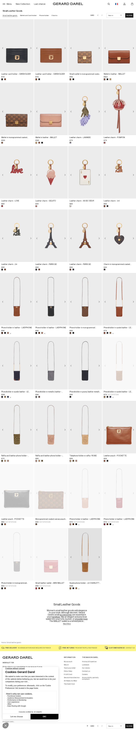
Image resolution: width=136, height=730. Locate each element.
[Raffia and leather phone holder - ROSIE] (17, 427)
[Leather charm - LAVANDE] (85, 109)
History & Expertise (89, 661)
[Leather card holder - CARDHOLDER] (17, 45)
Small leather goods (10, 15)
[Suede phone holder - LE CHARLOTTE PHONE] (85, 554)
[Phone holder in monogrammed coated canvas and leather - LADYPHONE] (85, 299)
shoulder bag (81, 619)
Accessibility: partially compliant (90, 678)
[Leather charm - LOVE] (17, 172)
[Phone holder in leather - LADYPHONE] (17, 299)
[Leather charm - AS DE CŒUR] (85, 172)
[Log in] (124, 4)
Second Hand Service (72, 677)
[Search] (109, 4)
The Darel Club (69, 684)
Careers (85, 674)
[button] (129, 15)
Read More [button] (67, 624)
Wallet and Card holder (28, 15)
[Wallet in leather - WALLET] (119, 45)
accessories (66, 614)
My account (68, 661)
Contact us (86, 671)
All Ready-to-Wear (70, 681)
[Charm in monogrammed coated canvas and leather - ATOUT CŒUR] (119, 236)
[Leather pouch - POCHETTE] (119, 427)
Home (3, 642)
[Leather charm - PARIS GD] (51, 236)
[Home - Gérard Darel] (68, 4)
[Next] (31, 48)
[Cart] (132, 4)
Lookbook (85, 665)
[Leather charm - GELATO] (51, 172)
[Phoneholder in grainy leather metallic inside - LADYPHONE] (85, 363)
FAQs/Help (68, 671)
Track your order (70, 668)
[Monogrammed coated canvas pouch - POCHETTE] (51, 490)
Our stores (86, 668)
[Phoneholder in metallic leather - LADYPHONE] (51, 363)
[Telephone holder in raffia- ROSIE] (85, 427)
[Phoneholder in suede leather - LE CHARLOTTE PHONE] (119, 299)
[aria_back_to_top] (87, 726)
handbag (56, 616)
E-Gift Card (68, 674)
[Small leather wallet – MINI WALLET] (51, 554)
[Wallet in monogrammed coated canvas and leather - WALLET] (17, 109)
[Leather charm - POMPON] (119, 109)
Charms (55, 15)
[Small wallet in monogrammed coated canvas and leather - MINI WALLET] (85, 45)
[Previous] (2, 48)
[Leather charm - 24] (119, 172)
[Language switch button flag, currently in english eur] (116, 4)
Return (66, 665)
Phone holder (44, 15)
